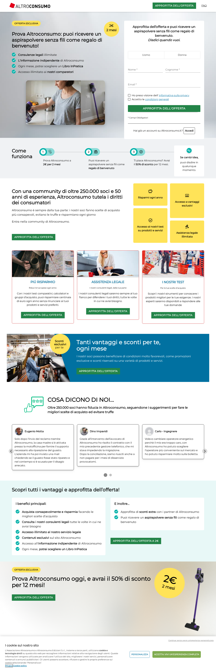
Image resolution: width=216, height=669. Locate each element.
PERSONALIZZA (139, 654)
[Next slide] (204, 451)
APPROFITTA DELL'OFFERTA (174, 5)
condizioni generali (157, 99)
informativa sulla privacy (174, 95)
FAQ (204, 5)
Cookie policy (20, 665)
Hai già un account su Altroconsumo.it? (163, 130)
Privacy (8, 665)
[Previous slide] (11, 451)
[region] (108, 652)
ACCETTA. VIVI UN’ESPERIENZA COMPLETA (176, 654)
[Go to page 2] (110, 475)
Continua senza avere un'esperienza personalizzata (191, 640)
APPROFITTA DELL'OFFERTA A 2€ (136, 540)
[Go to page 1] (105, 475)
